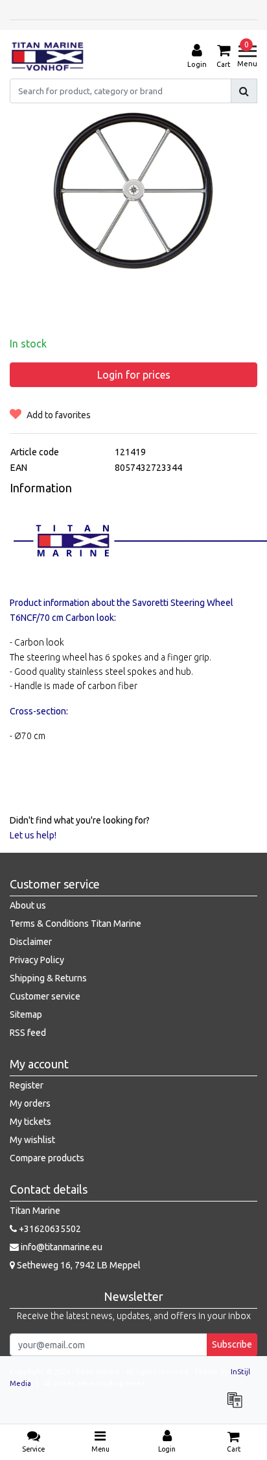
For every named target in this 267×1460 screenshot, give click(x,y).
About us (28, 905)
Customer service (45, 996)
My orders (30, 1103)
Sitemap (26, 1014)
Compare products (47, 1158)
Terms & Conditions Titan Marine (75, 923)
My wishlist (32, 1140)
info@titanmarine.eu (61, 1247)
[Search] (244, 91)
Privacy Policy (37, 960)
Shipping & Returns (48, 978)
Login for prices (133, 375)
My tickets (30, 1121)
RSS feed (28, 1032)
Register (26, 1085)
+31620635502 (49, 1229)
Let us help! (33, 835)
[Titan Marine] (48, 56)
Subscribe (232, 1344)
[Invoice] (237, 1406)
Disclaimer (31, 942)
